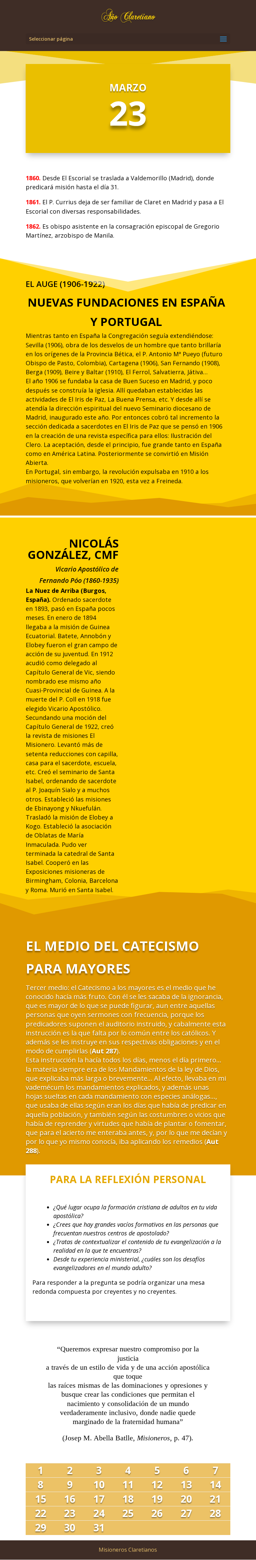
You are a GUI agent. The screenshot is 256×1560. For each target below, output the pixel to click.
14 (215, 1484)
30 (69, 1527)
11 (128, 1484)
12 (157, 1484)
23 (69, 1513)
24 (99, 1513)
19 (157, 1499)
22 (40, 1513)
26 (157, 1513)
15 (40, 1499)
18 (128, 1499)
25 (128, 1513)
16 (69, 1499)
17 (99, 1499)
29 (40, 1527)
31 (99, 1527)
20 (186, 1499)
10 (99, 1484)
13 (186, 1484)
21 (215, 1499)
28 (215, 1513)
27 (186, 1513)
